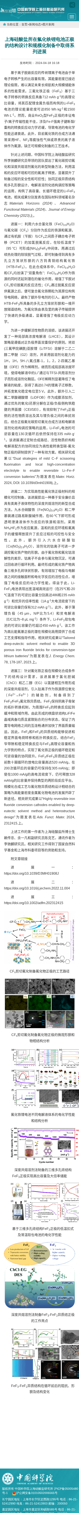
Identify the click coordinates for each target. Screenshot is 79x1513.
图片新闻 (48, 24)
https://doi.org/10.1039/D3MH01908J (31, 873)
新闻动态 (35, 24)
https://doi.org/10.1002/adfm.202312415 (33, 903)
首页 (24, 24)
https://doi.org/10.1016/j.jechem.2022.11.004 (37, 888)
